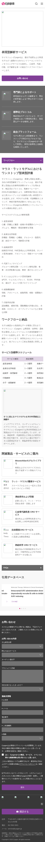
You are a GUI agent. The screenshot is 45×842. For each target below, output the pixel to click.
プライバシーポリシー (28, 764)
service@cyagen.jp (15, 829)
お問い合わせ (22, 78)
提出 (22, 787)
